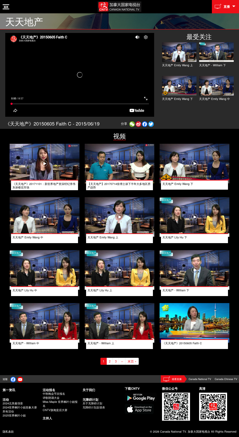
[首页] (119, 6)
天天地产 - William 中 (25, 343)
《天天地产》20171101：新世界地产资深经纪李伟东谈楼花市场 (43, 185)
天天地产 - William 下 (212, 65)
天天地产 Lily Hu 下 (174, 237)
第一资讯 (9, 390)
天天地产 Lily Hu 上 (99, 290)
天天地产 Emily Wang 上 (177, 65)
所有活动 (8, 411)
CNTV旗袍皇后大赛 (55, 410)
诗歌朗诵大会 (51, 398)
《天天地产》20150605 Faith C (182, 343)
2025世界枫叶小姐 (14, 415)
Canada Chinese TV (226, 379)
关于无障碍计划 (92, 403)
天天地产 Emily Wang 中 (214, 99)
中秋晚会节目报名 (54, 394)
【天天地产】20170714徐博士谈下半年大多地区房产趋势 (118, 185)
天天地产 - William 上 (100, 343)
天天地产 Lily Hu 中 (24, 290)
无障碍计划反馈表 (94, 407)
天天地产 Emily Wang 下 (177, 99)
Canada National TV (200, 379)
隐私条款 (8, 431)
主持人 (47, 418)
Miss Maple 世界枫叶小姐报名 (60, 404)
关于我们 (89, 390)
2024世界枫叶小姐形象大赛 (20, 407)
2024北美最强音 (13, 403)
